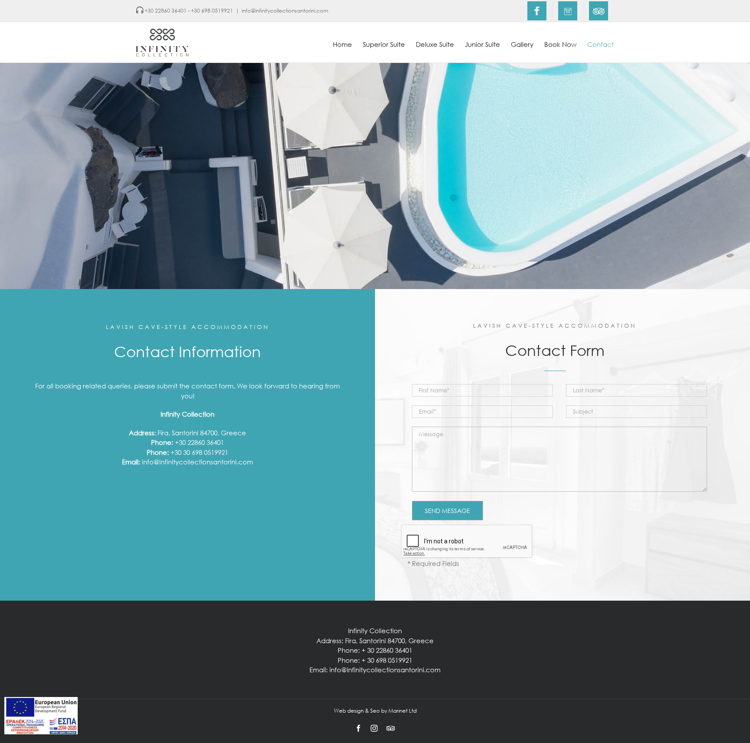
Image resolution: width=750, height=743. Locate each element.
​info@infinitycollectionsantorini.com (197, 461)
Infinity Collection (375, 630)
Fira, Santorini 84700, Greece (202, 432)
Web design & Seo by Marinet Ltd (375, 710)
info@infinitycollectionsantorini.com (285, 10)
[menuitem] (537, 10)
